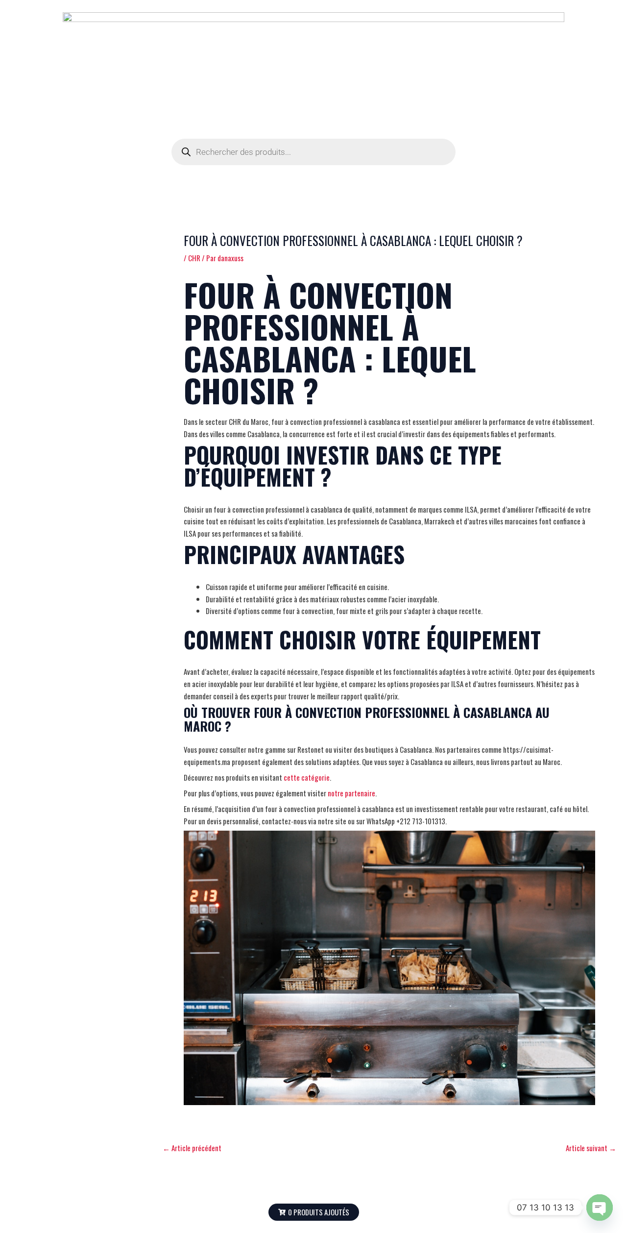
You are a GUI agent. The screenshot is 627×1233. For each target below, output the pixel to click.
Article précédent (192, 1148)
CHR (194, 257)
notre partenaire (351, 793)
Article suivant (591, 1148)
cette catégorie (307, 777)
